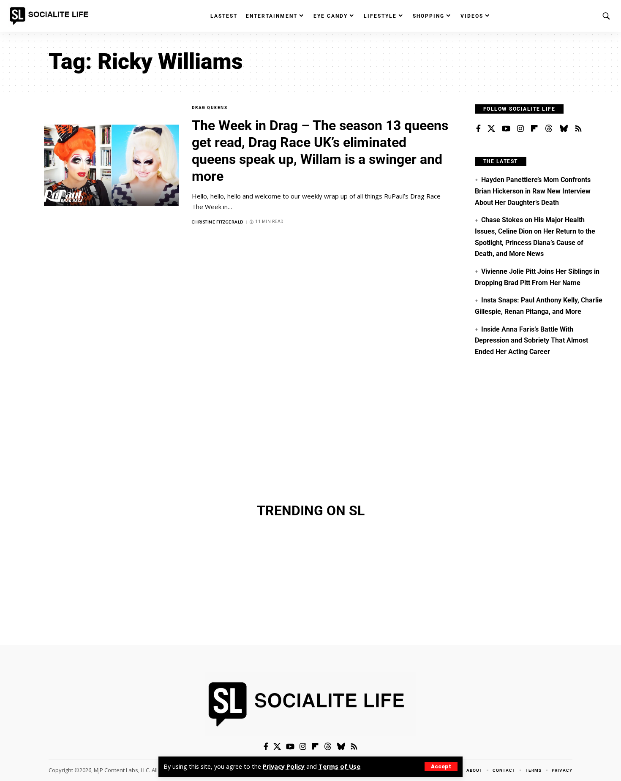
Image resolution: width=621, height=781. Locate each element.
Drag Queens (210, 107)
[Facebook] (478, 129)
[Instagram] (520, 129)
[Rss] (578, 129)
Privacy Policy (284, 766)
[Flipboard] (534, 129)
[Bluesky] (563, 129)
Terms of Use (339, 766)
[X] (491, 129)
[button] (441, 766)
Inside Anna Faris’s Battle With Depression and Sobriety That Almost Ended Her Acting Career (531, 340)
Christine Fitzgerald (217, 221)
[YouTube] (506, 129)
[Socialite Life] (50, 16)
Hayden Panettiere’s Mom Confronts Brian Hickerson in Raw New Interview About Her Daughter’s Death (533, 191)
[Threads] (549, 129)
